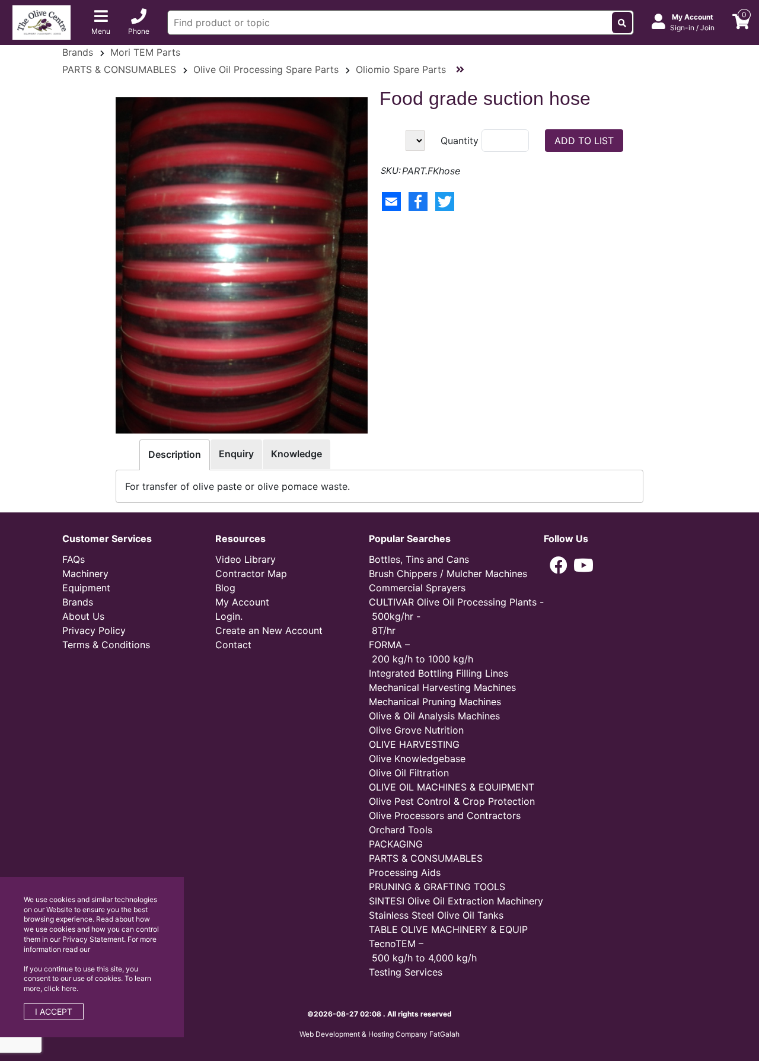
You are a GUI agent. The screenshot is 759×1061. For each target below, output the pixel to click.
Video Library (245, 559)
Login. (229, 616)
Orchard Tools (400, 830)
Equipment (86, 588)
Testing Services (405, 972)
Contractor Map (251, 573)
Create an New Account (269, 630)
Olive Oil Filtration (409, 773)
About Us (83, 616)
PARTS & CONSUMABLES (119, 69)
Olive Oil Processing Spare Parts (266, 69)
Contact (233, 645)
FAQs (73, 559)
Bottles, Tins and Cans (419, 559)
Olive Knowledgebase (417, 758)
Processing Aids (405, 872)
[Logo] (41, 21)
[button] (558, 565)
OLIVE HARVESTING (414, 744)
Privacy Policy (94, 630)
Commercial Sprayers (417, 588)
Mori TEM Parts (145, 52)
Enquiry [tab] (236, 454)
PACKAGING (396, 844)
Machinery (85, 573)
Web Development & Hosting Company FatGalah (379, 1034)
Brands (77, 52)
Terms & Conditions (106, 645)
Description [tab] (174, 454)
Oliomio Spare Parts (401, 69)
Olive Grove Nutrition (416, 730)
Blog (225, 588)
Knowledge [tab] (296, 454)
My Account (242, 602)
